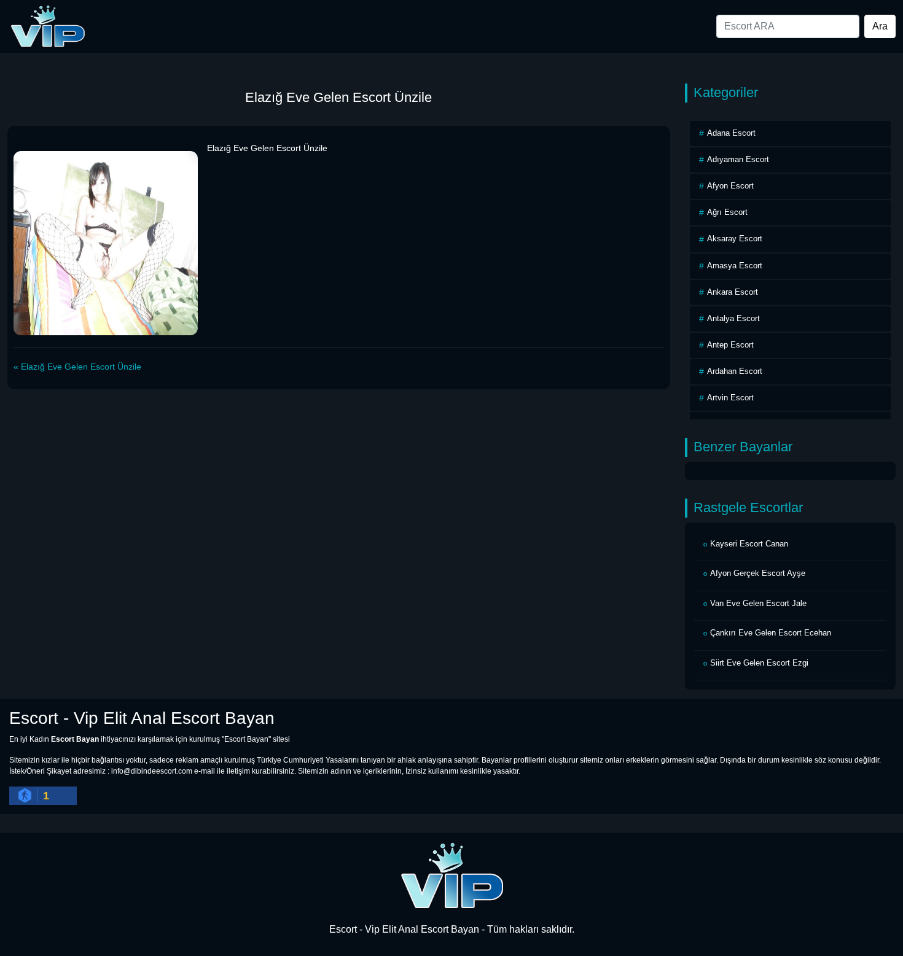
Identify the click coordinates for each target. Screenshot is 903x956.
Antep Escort (730, 344)
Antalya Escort (733, 318)
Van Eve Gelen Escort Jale (758, 603)
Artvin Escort (730, 397)
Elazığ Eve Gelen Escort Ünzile (81, 366)
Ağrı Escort (727, 212)
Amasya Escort (734, 265)
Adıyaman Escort (738, 159)
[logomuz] (451, 874)
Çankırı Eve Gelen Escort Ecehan (770, 632)
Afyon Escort (730, 185)
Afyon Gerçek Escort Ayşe (757, 573)
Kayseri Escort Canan (749, 543)
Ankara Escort (732, 292)
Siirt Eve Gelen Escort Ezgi (759, 662)
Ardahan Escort (734, 371)
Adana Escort (731, 133)
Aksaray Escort (734, 238)
